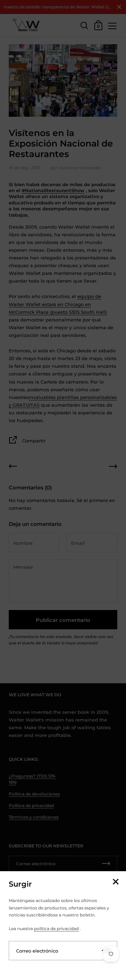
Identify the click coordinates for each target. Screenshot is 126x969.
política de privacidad (56, 928)
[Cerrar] (115, 882)
